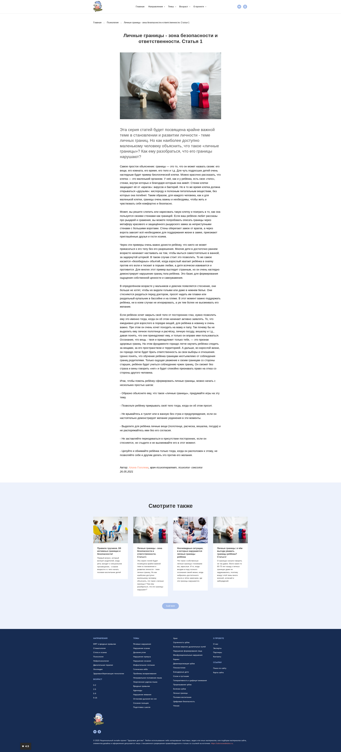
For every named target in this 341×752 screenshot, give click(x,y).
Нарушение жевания (142, 694)
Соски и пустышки (181, 676)
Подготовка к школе (141, 707)
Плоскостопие (179, 668)
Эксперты (217, 648)
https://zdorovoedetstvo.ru (222, 743)
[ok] (245, 7)
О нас (215, 644)
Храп (175, 638)
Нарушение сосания (142, 661)
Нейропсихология (101, 661)
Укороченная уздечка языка (145, 682)
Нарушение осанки (141, 648)
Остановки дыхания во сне (145, 699)
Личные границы (180, 693)
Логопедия (98, 669)
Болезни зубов (179, 689)
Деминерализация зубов (184, 663)
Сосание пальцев (141, 703)
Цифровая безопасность (184, 701)
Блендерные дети (181, 672)
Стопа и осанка (100, 652)
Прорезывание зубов (182, 684)
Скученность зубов (181, 642)
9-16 (95, 698)
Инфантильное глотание (144, 665)
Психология (113, 22)
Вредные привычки (141, 686)
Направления (155, 6)
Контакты (217, 657)
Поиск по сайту (219, 668)
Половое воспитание (182, 697)
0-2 (94, 685)
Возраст (184, 6)
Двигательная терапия (103, 665)
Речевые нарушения (142, 644)
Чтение (176, 706)
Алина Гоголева (139, 467)
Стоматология (99, 648)
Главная (140, 6)
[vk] (239, 7)
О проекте (199, 6)
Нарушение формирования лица (187, 651)
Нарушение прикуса (142, 657)
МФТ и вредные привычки (104, 644)
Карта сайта (218, 672)
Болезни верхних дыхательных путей (189, 647)
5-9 (94, 693)
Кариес (176, 659)
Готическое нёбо (140, 669)
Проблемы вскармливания (144, 673)
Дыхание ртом (139, 652)
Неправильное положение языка (147, 678)
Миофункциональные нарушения (187, 655)
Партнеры (217, 652)
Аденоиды (137, 690)
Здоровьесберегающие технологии (108, 673)
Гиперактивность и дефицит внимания (190, 680)
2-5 (94, 689)
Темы (171, 6)
